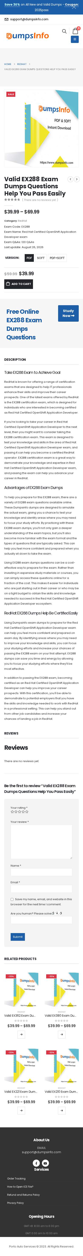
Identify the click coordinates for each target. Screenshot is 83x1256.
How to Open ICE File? (20, 1186)
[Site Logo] (27, 36)
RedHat (22, 220)
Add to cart (21, 284)
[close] (76, 6)
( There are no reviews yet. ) (40, 200)
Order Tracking (16, 1178)
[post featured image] (21, 990)
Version (12, 258)
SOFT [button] (41, 258)
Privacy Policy (15, 1203)
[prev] (70, 179)
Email (15, 882)
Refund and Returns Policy (23, 1195)
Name (16, 866)
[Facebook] (36, 1163)
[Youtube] (45, 1163)
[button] (64, 31)
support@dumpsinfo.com (41, 1152)
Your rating (19, 808)
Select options (21, 1034)
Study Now (68, 313)
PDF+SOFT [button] (57, 258)
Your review (20, 822)
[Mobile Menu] (75, 39)
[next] (77, 179)
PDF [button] (29, 258)
